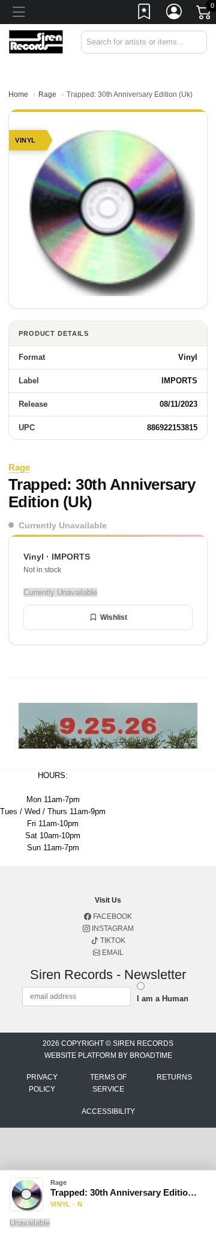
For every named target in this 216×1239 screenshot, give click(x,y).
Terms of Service (108, 1083)
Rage (47, 94)
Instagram (112, 928)
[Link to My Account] (174, 14)
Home (18, 94)
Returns (174, 1077)
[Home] (36, 41)
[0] (204, 14)
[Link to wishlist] (144, 14)
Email (112, 952)
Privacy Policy (42, 1083)
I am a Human (162, 998)
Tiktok (111, 940)
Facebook (111, 916)
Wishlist (113, 617)
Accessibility (108, 1111)
